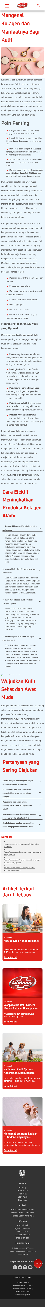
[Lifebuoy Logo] (22, 5)
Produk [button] (22, 1183)
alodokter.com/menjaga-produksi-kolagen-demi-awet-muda (21, 844)
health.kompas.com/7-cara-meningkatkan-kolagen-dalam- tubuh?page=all (22, 860)
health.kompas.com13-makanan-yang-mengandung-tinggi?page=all (22, 852)
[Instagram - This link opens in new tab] (20, 1267)
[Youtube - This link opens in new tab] (30, 1267)
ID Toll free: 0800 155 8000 (23, 1248)
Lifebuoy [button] (22, 1221)
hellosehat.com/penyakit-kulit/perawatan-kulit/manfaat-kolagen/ (19, 868)
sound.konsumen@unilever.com (22, 1251)
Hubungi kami (22, 1254)
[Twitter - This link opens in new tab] (25, 1267)
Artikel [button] (22, 1205)
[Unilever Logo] (22, 1178)
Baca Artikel (10, 957)
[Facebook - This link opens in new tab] (15, 1267)
